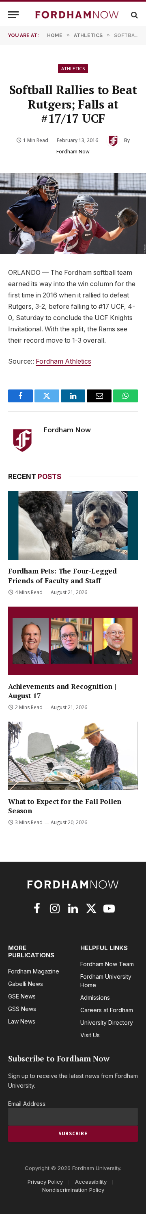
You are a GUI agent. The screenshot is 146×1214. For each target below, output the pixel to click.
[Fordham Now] (77, 15)
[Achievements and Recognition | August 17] (73, 641)
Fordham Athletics (63, 361)
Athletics (73, 68)
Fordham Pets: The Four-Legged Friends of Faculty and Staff (62, 575)
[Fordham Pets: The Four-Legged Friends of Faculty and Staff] (73, 525)
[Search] (133, 15)
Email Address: (27, 1103)
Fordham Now (73, 151)
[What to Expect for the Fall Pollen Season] (73, 756)
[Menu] (13, 15)
